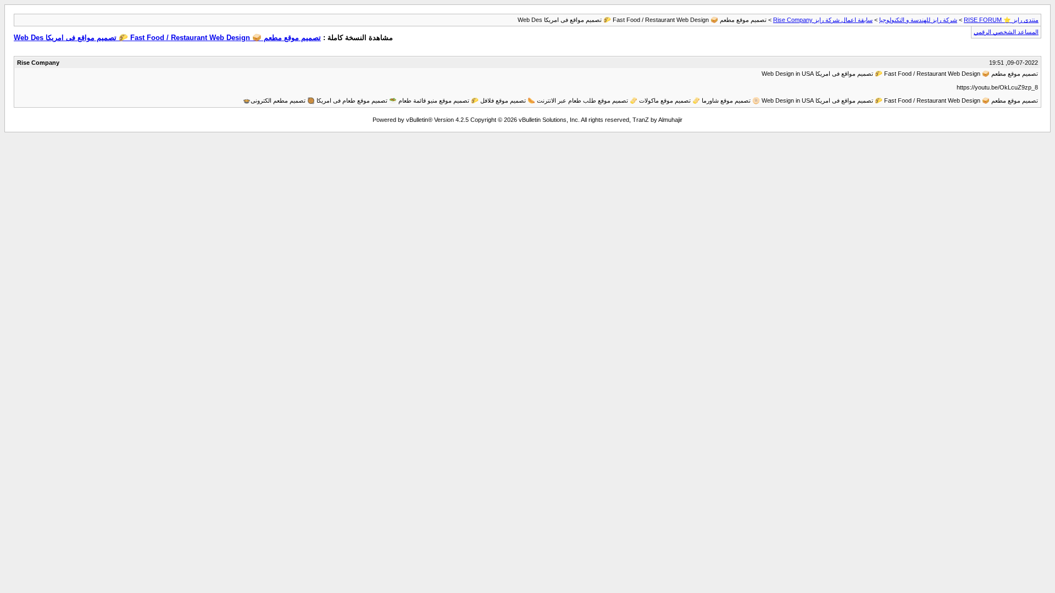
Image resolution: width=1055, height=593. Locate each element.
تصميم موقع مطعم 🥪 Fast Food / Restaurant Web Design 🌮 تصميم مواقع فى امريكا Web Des (167, 37)
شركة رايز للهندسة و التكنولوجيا (918, 19)
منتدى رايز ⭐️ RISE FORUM (1001, 19)
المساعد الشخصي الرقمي (1006, 32)
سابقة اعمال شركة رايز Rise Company (823, 19)
